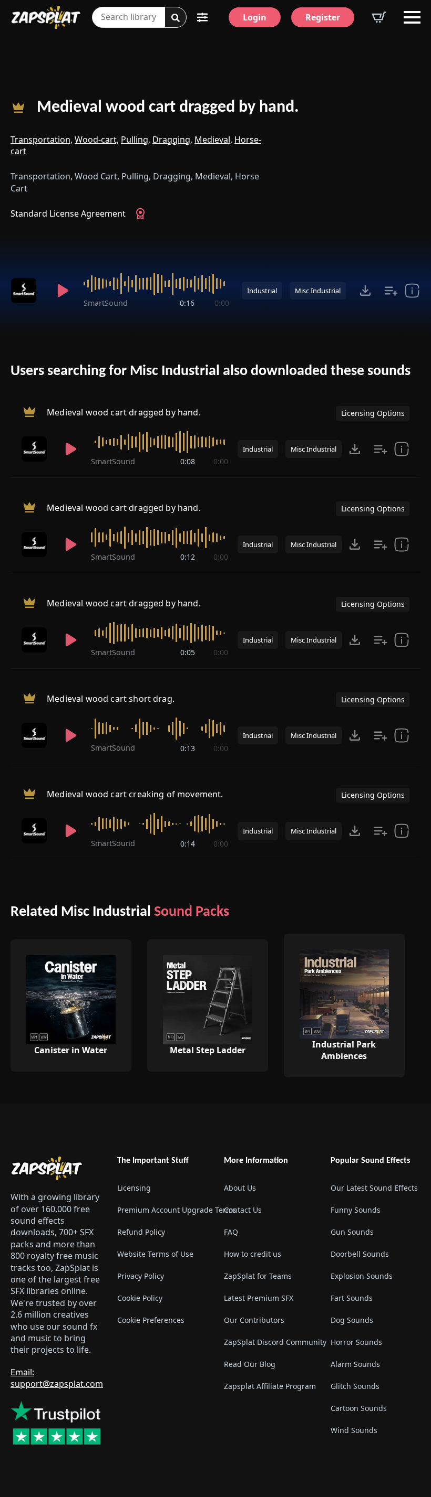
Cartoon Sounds (359, 1408)
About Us (240, 1188)
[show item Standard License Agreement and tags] (412, 290)
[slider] (156, 284)
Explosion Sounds (362, 1276)
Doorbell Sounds (360, 1254)
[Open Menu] (412, 17)
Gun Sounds (352, 1232)
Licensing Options (373, 413)
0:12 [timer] (187, 557)
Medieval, (213, 139)
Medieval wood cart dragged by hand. (168, 107)
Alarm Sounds (355, 1364)
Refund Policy (141, 1232)
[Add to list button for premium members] (391, 290)
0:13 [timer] (187, 748)
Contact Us (243, 1210)
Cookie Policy (139, 1298)
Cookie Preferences (150, 1320)
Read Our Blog (249, 1364)
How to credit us (252, 1254)
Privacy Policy (140, 1276)
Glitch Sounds (355, 1386)
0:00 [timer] (221, 303)
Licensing (134, 1188)
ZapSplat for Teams (258, 1276)
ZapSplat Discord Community (269, 1342)
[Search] (175, 17)
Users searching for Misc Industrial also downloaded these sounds (211, 371)
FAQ (231, 1232)
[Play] (62, 290)
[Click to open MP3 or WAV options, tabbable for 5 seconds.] (365, 290)
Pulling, (135, 139)
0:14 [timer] (187, 844)
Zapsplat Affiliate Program (269, 1386)
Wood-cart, (97, 139)
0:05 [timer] (187, 652)
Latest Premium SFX (258, 1298)
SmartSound (106, 303)
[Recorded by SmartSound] (26, 290)
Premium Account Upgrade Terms (162, 1210)
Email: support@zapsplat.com (57, 1377)
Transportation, (42, 139)
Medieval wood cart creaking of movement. (135, 794)
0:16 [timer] (187, 303)
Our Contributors (254, 1320)
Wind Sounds (354, 1430)
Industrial (262, 290)
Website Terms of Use (155, 1254)
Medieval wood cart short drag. (111, 699)
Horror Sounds (356, 1342)
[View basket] (379, 17)
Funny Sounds (356, 1210)
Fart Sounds (352, 1298)
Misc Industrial (318, 290)
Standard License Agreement (68, 213)
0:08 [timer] (187, 461)
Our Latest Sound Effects (374, 1188)
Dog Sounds (352, 1320)
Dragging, (172, 139)
